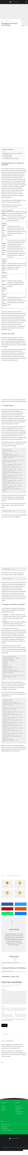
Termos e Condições (6, 1130)
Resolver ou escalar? (7, 155)
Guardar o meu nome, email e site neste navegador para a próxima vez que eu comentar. (13, 1020)
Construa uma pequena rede (13, 875)
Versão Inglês (18, 1113)
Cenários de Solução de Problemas (13, 968)
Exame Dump (18, 1106)
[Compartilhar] (7, 904)
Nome (2, 1006)
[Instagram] (16, 1142)
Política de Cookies (6, 1124)
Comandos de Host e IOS (10, 976)
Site (16, 1012)
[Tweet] (21, 904)
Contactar (3, 1108)
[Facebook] (11, 1142)
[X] (14, 1142)
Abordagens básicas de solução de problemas (13, 153)
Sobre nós (3, 1110)
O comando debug (7, 156)
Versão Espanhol (19, 1111)
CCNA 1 (3, 965)
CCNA (2, 1106)
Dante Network (14, 929)
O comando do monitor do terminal (10, 158)
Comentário (4, 989)
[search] (24, 1034)
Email (2, 1012)
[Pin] (7, 908)
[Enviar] (21, 908)
